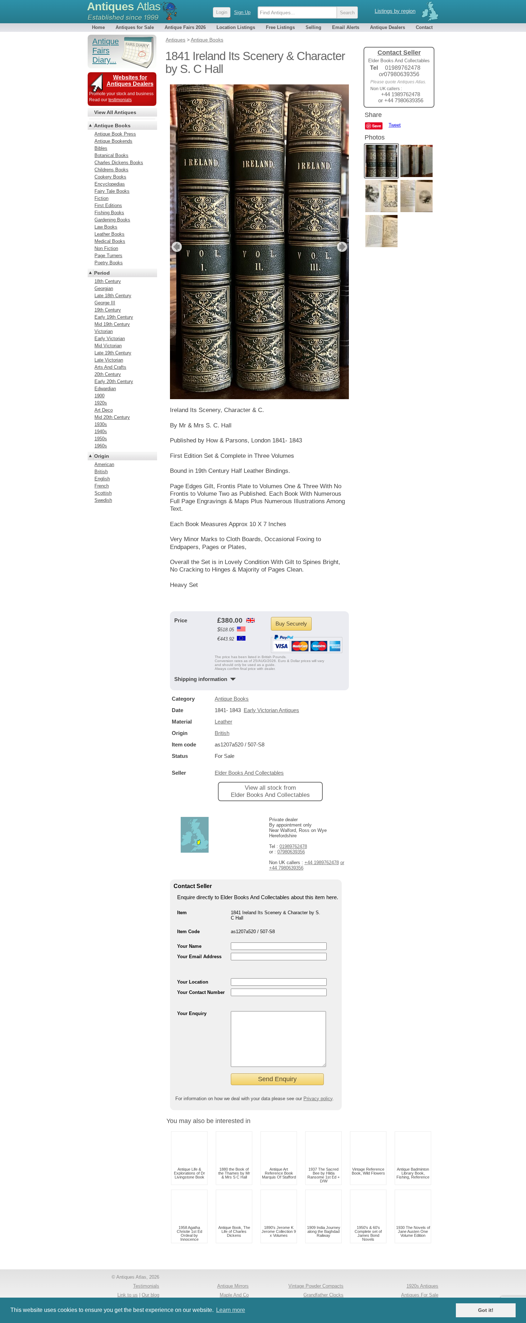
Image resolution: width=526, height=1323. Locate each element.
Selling (313, 27)
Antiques (123, 6)
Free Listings (280, 27)
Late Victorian (108, 360)
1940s (100, 431)
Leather (223, 722)
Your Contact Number (201, 992)
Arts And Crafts (110, 367)
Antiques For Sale (419, 1295)
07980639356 (291, 851)
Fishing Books (109, 212)
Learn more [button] (230, 1310)
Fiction (101, 198)
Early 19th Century (113, 317)
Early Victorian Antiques (271, 710)
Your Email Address (199, 956)
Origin (101, 456)
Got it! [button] (485, 1310)
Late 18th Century (112, 295)
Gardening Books (112, 219)
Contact (424, 27)
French (101, 486)
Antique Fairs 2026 (185, 27)
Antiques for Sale (135, 27)
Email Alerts (345, 27)
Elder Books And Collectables (249, 773)
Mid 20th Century (112, 417)
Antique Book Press (115, 134)
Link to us (127, 1295)
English (102, 478)
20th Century (107, 374)
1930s (100, 424)
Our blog (150, 1295)
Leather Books (109, 234)
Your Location (192, 982)
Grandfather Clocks (323, 1295)
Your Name (189, 946)
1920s (100, 403)
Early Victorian (109, 338)
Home (98, 27)
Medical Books (109, 241)
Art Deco (103, 410)
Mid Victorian (108, 345)
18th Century (107, 281)
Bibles (100, 148)
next (343, 247)
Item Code (188, 931)
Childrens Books (111, 169)
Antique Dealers (387, 27)
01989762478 (293, 846)
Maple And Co (234, 1295)
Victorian (103, 331)
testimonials (120, 99)
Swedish (103, 500)
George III (104, 302)
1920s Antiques (422, 1286)
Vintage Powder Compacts (316, 1286)
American (104, 464)
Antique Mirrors (233, 1286)
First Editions (108, 205)
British (222, 733)
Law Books (105, 227)
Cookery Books (110, 177)
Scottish (103, 493)
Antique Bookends (113, 141)
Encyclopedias (109, 184)
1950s (100, 438)
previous (176, 247)
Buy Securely (291, 624)
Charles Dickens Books (118, 162)
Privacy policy (317, 1098)
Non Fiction (106, 248)
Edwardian (105, 388)
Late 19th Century (112, 353)
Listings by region (395, 11)
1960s (100, 446)
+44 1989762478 (322, 862)
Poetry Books (108, 262)
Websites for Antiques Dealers (130, 80)
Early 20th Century (113, 381)
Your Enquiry (191, 1013)
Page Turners (108, 255)
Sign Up (242, 12)
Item (182, 912)
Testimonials (146, 1286)
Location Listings (235, 27)
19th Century (107, 310)
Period (102, 273)
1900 (99, 395)
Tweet (395, 125)
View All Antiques (115, 112)
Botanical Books (111, 155)
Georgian (103, 288)
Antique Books (232, 699)
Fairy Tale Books (112, 191)
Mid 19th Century (112, 324)
